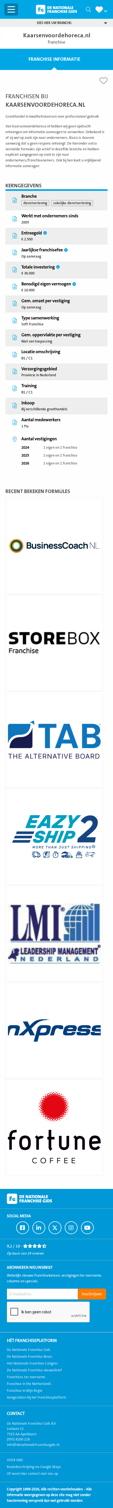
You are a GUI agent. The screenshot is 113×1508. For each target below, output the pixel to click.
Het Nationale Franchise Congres (32, 1363)
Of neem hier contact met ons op (32, 1474)
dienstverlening (35, 203)
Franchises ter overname (26, 1377)
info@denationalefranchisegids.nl (33, 1445)
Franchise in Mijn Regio (24, 1391)
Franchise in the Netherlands (29, 1384)
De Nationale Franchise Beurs (29, 1357)
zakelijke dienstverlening (72, 203)
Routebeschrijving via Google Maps (34, 1467)
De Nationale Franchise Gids (56, 9)
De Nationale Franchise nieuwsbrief (34, 1370)
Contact (16, 1413)
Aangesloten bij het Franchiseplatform (36, 1397)
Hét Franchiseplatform (32, 1340)
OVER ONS (15, 1460)
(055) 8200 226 (18, 1439)
